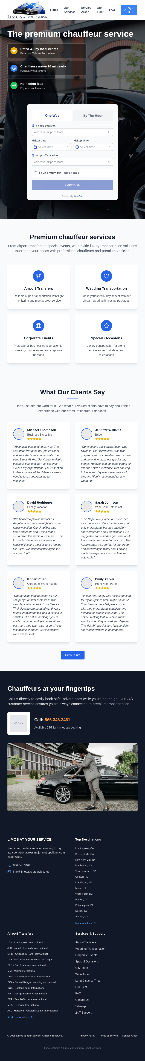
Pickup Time (81, 140)
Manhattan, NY (83, 865)
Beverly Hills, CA (84, 854)
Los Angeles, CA (84, 848)
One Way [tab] (52, 115)
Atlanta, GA (81, 916)
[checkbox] (35, 172)
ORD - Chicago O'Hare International (27, 953)
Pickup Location (46, 125)
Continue (72, 185)
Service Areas (86, 9)
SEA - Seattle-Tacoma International (27, 999)
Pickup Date (39, 140)
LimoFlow (78, 196)
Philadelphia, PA (84, 905)
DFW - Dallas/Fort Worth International (28, 976)
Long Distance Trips (87, 980)
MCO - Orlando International (23, 1004)
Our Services (70, 9)
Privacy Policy (87, 1035)
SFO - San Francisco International (26, 965)
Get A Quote (72, 654)
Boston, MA (81, 899)
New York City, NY (85, 859)
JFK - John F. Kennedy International (27, 948)
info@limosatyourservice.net (31, 871)
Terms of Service (108, 1035)
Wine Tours (82, 974)
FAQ (112, 9)
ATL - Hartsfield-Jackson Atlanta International (32, 1010)
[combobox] (70, 132)
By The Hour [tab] (93, 115)
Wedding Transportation (90, 948)
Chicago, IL (81, 876)
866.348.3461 (57, 719)
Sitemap (80, 1006)
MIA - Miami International (21, 970)
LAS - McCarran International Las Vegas (30, 959)
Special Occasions (87, 961)
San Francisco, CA (85, 871)
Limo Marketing (72, 1047)
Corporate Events (86, 955)
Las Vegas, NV (83, 882)
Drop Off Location (47, 155)
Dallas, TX (81, 910)
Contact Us (82, 999)
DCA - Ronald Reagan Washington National (31, 982)
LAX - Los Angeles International (25, 942)
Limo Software (52, 1047)
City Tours (81, 967)
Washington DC (84, 893)
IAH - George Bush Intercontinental (27, 993)
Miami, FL (80, 888)
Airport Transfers (85, 942)
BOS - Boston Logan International (26, 987)
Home (54, 9)
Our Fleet (100, 9)
